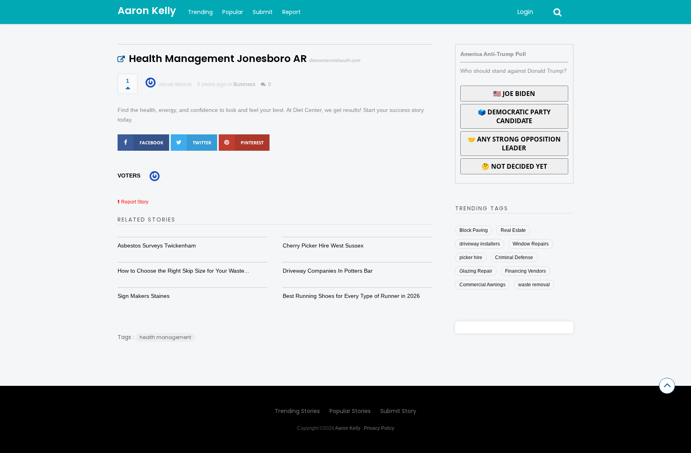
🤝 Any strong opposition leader (514, 143)
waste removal (534, 284)
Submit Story (398, 411)
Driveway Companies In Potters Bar (328, 270)
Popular (232, 12)
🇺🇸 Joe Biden (514, 93)
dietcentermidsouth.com (334, 60)
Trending (200, 12)
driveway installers (479, 244)
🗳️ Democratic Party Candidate (514, 116)
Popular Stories (350, 411)
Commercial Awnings (482, 284)
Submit (263, 12)
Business (245, 84)
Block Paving (473, 230)
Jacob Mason (175, 84)
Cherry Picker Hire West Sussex (323, 245)
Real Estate (513, 230)
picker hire (470, 257)
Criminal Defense (514, 257)
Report (291, 12)
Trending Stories (297, 411)
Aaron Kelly (147, 11)
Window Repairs (531, 244)
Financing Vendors (525, 271)
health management (165, 337)
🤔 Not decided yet (514, 166)
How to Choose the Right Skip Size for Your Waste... (183, 270)
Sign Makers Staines (144, 296)
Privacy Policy (379, 428)
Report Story (134, 202)
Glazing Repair (475, 271)
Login (525, 11)
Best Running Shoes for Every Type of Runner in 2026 (351, 296)
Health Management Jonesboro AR (218, 59)
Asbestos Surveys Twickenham (157, 245)
